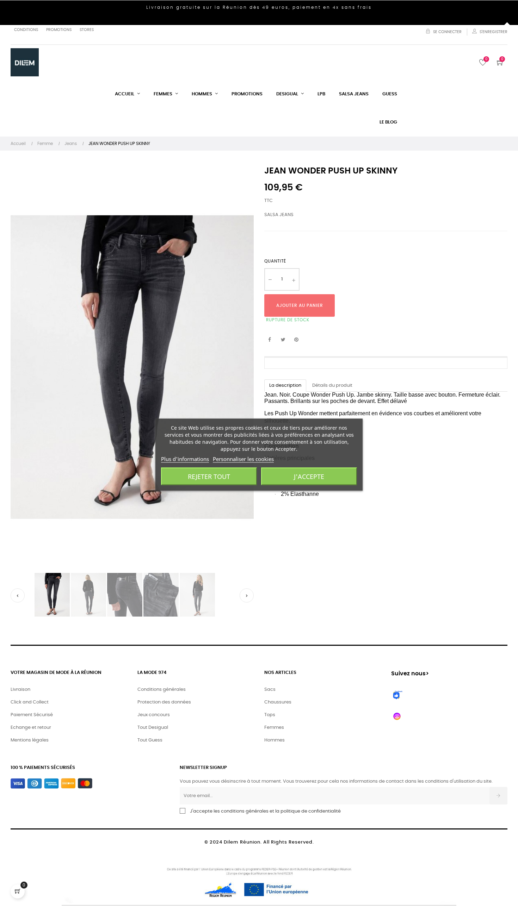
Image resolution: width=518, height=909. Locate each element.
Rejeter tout (209, 476)
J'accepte (309, 476)
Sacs (270, 689)
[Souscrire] (498, 795)
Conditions (26, 30)
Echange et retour (31, 727)
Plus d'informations (185, 458)
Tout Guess (149, 740)
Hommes (274, 740)
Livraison (20, 689)
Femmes (274, 727)
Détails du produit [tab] (332, 385)
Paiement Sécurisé (32, 715)
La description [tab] (285, 385)
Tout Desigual (152, 727)
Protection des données (164, 702)
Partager (269, 340)
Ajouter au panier (299, 305)
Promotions (59, 30)
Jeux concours (153, 715)
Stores (87, 30)
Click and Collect (30, 702)
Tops (269, 715)
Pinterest (296, 340)
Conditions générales (161, 689)
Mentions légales (30, 740)
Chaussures (277, 702)
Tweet (283, 340)
